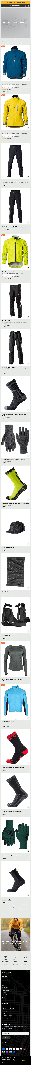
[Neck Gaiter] (15, 571)
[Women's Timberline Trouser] (15, 206)
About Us (4, 985)
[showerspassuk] (15, 6)
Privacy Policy (6, 995)
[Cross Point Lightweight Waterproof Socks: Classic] (15, 484)
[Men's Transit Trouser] (15, 301)
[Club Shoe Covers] (15, 615)
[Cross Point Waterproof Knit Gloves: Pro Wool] (15, 440)
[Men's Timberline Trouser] (15, 161)
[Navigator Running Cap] (15, 527)
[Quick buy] (28, 79)
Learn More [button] (5, 1062)
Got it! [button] (23, 1060)
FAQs (3, 1013)
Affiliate (4, 997)
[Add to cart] (28, 543)
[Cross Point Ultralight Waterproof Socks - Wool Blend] (15, 394)
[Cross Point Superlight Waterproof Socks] (15, 879)
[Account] (25, 5)
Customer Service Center (9, 1006)
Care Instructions (7, 1015)
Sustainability (5, 990)
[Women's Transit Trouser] (15, 347)
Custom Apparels (7, 1018)
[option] (15, 23)
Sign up (6, 1038)
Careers (4, 992)
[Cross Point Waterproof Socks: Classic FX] (15, 747)
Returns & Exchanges (8, 1008)
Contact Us (5, 988)
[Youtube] (6, 976)
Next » (17, 907)
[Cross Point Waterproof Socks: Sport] (15, 791)
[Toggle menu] (2, 5)
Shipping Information (8, 1011)
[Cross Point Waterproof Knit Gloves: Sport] (15, 835)
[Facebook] (3, 976)
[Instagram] (9, 976)
